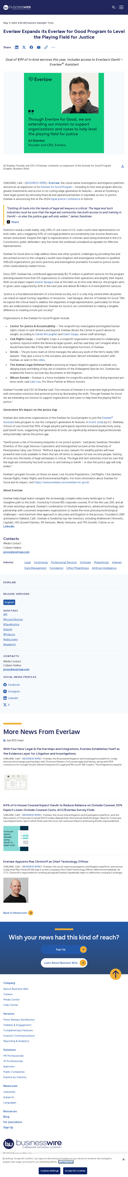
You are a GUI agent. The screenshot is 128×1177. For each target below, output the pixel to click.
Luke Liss (35, 381)
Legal (27, 562)
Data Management (35, 568)
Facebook (14, 684)
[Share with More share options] (53, 47)
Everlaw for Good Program (56, 187)
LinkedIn (13, 698)
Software (85, 562)
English (9, 602)
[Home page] (17, 7)
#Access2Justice (13, 619)
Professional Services (64, 562)
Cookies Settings (49, 1170)
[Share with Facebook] (31, 47)
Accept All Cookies (75, 1170)
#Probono (9, 634)
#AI (5, 614)
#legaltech (9, 644)
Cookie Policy (66, 1161)
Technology (41, 562)
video (41, 360)
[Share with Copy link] (46, 47)
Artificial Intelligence (104, 568)
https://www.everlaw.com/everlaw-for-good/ (61, 482)
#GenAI (7, 629)
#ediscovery (10, 639)
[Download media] (123, 166)
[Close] (123, 1159)
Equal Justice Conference (65, 199)
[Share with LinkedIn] (16, 47)
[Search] (113, 7)
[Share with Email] (38, 47)
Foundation (56, 568)
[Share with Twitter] (24, 47)
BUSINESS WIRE (36, 183)
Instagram (14, 691)
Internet (117, 562)
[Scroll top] (115, 974)
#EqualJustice (11, 624)
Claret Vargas (71, 334)
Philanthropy (101, 562)
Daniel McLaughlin (46, 334)
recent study (96, 422)
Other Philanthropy (77, 568)
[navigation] (121, 7)
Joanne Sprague (44, 282)
